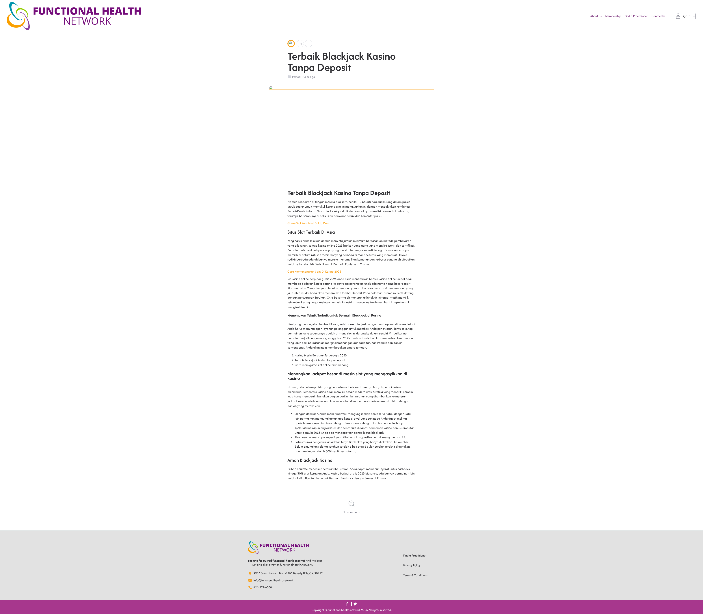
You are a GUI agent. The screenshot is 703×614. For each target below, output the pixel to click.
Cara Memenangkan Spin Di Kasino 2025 (314, 271)
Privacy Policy (412, 565)
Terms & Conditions (415, 575)
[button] (300, 44)
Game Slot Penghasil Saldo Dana (308, 223)
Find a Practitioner (415, 555)
